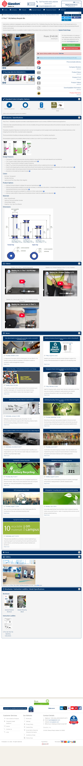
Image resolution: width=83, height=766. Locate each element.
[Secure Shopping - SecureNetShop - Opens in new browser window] (45, 743)
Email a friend (77, 15)
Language (31, 4)
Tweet (67, 17)
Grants (8, 726)
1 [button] (27, 68)
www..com (38, 585)
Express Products (36, 9)
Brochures (28, 718)
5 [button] (33, 68)
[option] (18, 50)
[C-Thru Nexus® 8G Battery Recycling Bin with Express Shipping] (5, 78)
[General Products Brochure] (9, 601)
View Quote (77, 2)
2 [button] (29, 68)
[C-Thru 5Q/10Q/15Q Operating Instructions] (8, 623)
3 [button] (30, 68)
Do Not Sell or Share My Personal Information (32, 731)
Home (5, 9)
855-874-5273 (48, 3)
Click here (61, 53)
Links (7, 732)
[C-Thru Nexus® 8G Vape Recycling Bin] (18, 78)
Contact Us (9, 729)
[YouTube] (72, 708)
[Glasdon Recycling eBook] (22, 601)
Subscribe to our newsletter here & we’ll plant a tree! (15, 708)
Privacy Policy (29, 724)
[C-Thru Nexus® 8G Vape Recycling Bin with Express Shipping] (25, 78)
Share (77, 17)
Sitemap (28, 721)
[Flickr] (68, 708)
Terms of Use (29, 738)
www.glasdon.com (54, 722)
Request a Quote (71, 45)
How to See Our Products (12, 718)
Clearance (63, 9)
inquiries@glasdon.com (47, 6)
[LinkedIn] (61, 708)
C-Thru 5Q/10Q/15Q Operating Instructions (8, 633)
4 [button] (32, 68)
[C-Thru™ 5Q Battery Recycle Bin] (31, 78)
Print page (67, 15)
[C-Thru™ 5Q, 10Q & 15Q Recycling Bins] (19, 572)
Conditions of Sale (30, 735)
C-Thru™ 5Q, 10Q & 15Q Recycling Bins (19, 585)
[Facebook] (79, 708)
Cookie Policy (29, 727)
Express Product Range (64, 30)
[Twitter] (65, 708)
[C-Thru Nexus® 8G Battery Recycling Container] (12, 78)
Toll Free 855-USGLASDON (48, 2)
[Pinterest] (76, 708)
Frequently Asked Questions (10, 722)
